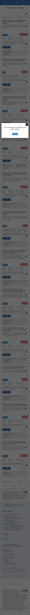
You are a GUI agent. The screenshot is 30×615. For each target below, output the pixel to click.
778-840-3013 (6, 436)
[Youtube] (6, 539)
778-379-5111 (6, 167)
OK (15, 134)
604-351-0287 (6, 91)
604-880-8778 (6, 53)
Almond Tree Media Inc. (18, 546)
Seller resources (8, 558)
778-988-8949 (6, 283)
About (6, 560)
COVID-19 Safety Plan (10, 564)
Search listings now (9, 554)
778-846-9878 (6, 322)
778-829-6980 (6, 398)
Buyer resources (8, 556)
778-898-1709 (18, 167)
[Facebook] (3, 539)
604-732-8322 (22, 2)
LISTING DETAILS (6, 47)
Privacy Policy (8, 562)
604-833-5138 (6, 206)
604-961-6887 (6, 474)
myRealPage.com (18, 584)
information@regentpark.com (8, 2)
